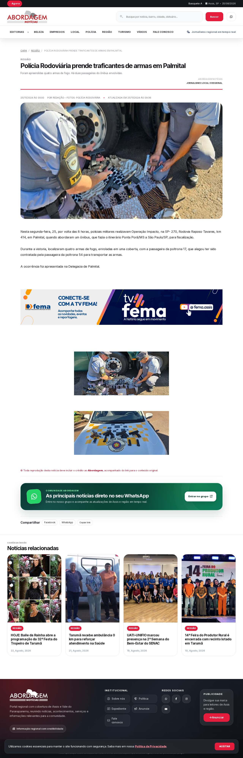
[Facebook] (176, 699)
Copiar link (85, 522)
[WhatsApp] (166, 699)
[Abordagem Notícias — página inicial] (32, 17)
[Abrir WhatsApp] (231, 16)
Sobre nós (118, 698)
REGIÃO (107, 31)
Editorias (17, 31)
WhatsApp (67, 522)
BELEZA (39, 31)
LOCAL (75, 31)
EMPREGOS (57, 31)
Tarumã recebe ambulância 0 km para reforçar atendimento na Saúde (92, 639)
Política (143, 698)
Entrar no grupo (198, 496)
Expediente (119, 708)
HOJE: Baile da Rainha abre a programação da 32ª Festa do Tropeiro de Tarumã (34, 639)
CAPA (24, 50)
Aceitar (224, 746)
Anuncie (144, 708)
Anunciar (217, 717)
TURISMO (124, 31)
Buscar (214, 16)
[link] (34, 605)
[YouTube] (166, 709)
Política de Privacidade (151, 746)
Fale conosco (117, 720)
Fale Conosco (163, 31)
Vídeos (142, 31)
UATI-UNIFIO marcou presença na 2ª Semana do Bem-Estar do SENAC (148, 639)
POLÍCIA (91, 31)
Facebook (49, 522)
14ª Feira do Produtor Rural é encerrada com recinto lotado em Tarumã (208, 639)
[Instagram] (186, 699)
